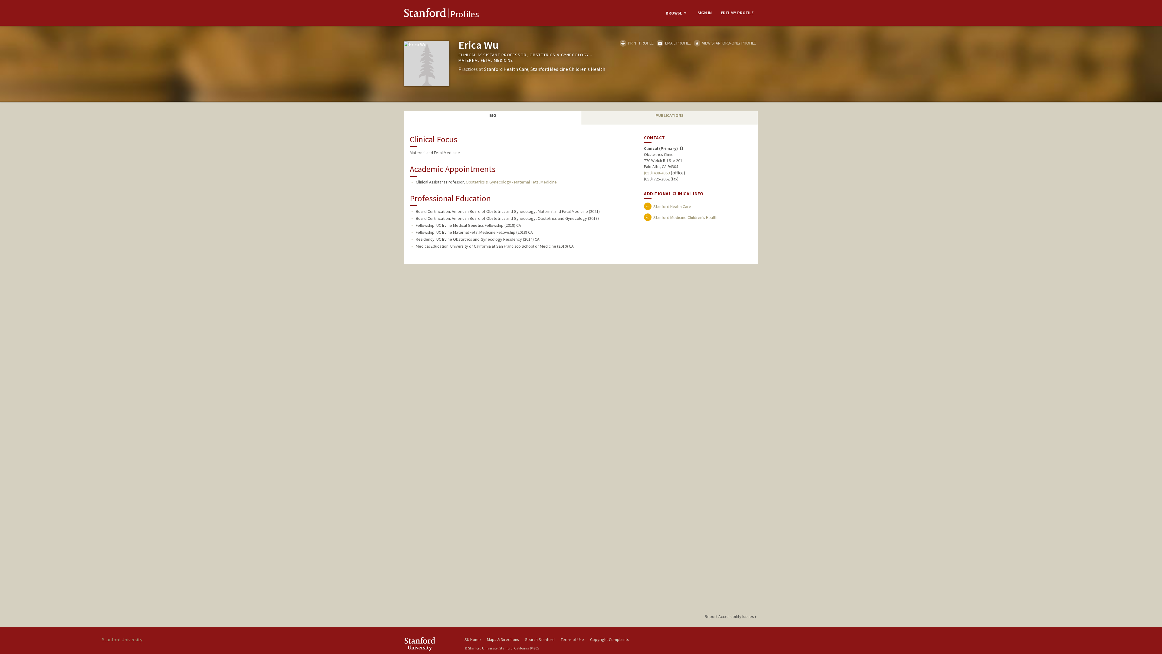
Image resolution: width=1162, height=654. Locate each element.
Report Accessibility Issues (730, 616)
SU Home (472, 639)
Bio (492, 115)
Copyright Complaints (609, 639)
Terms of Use (572, 639)
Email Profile (677, 43)
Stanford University (429, 643)
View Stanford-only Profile (728, 43)
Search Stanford (540, 639)
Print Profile (640, 43)
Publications (669, 115)
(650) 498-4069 (657, 173)
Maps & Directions (503, 639)
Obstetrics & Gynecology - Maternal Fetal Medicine (511, 182)
